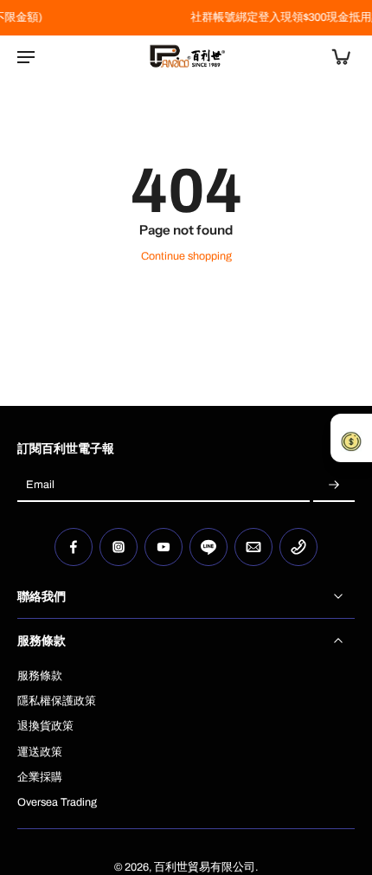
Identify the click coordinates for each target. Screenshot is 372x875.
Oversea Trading (57, 802)
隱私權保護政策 (56, 701)
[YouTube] (163, 547)
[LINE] (208, 547)
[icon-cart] (336, 56)
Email (40, 485)
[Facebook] (74, 547)
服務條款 (39, 676)
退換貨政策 (45, 726)
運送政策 (39, 752)
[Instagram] (118, 547)
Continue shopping (186, 256)
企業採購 (39, 777)
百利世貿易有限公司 (204, 867)
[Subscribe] (334, 485)
